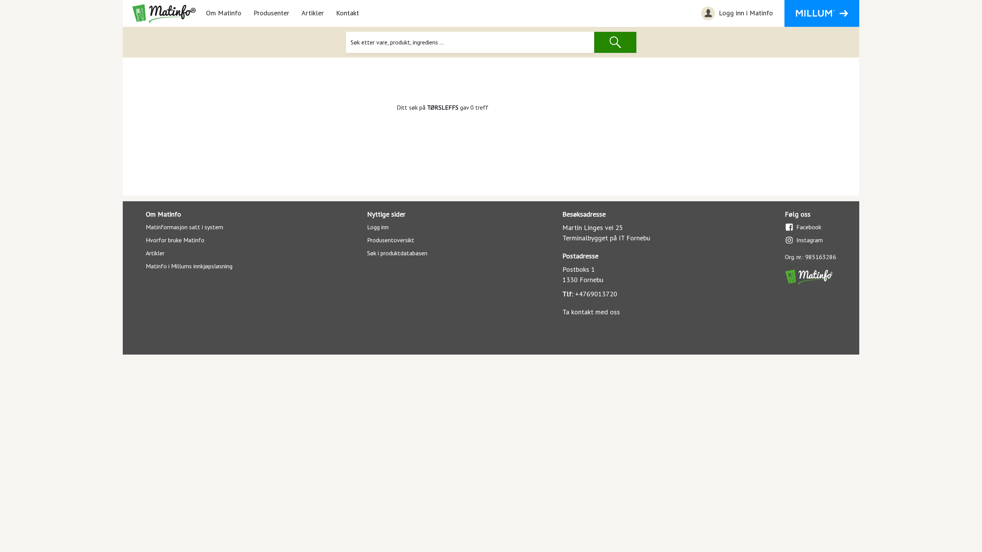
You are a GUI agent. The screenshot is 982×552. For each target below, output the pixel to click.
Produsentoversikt (390, 240)
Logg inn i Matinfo (745, 12)
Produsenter (271, 12)
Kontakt (347, 12)
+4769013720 (596, 293)
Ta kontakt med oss (591, 311)
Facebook (808, 227)
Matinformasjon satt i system (184, 227)
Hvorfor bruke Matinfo (175, 240)
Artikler (313, 12)
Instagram (809, 240)
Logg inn (378, 227)
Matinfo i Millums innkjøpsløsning (189, 266)
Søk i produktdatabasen (397, 253)
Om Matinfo (223, 12)
